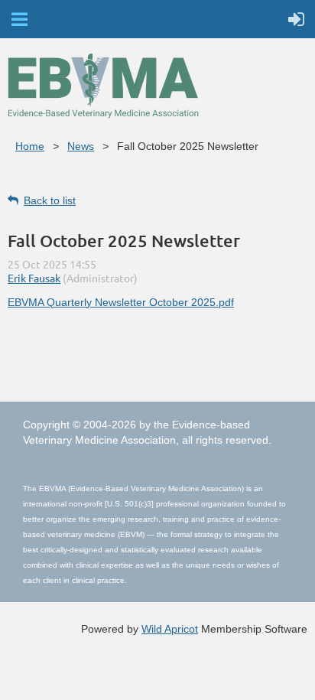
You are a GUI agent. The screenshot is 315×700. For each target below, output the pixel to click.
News (80, 146)
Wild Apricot (169, 629)
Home (29, 146)
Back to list (50, 200)
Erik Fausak (34, 278)
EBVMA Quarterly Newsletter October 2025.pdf (121, 302)
